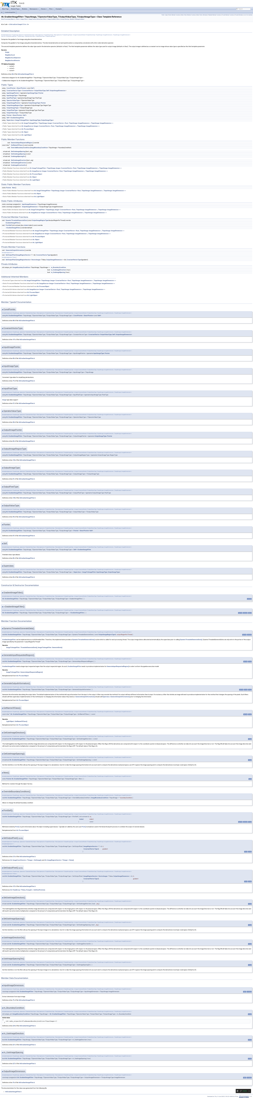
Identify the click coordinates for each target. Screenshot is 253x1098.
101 (14, 339)
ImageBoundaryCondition (38, 147)
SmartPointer (21, 88)
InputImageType (12, 95)
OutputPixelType (12, 110)
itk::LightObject (26, 135)
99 (13, 517)
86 (13, 577)
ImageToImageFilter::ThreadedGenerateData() (21, 647)
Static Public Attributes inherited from (61, 209)
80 (13, 358)
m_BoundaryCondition (58, 267)
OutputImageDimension (29, 207)
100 (14, 498)
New (13, 187)
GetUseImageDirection (18, 162)
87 (13, 535)
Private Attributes (239, 15)
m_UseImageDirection (58, 270)
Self (32, 88)
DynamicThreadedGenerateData (16, 220)
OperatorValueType (13, 100)
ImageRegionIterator (23, 255)
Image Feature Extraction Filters (37, 19)
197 (14, 886)
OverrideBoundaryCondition (20, 147)
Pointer (9, 115)
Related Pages (15, 9)
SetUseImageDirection (18, 160)
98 (13, 422)
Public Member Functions (174, 15)
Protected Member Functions (214, 15)
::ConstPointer (78, 315)
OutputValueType (40, 90)
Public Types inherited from (58, 123)
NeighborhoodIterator (12, 60)
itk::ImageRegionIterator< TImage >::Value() (59, 860)
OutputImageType (12, 108)
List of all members (248, 15)
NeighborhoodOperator (13, 58)
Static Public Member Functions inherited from (64, 190)
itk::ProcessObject (27, 129)
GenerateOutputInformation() (85, 696)
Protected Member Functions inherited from (63, 230)
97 (13, 403)
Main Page (5, 9)
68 (12, 74)
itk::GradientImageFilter (14, 315)
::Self (74, 549)
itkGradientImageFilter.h (18, 24)
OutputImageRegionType (15, 105)
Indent (26, 225)
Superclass (10, 120)
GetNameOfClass (16, 145)
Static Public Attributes (202, 15)
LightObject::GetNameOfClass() (16, 721)
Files (50, 9)
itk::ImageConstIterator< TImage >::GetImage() (25, 860)
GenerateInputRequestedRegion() (118, 666)
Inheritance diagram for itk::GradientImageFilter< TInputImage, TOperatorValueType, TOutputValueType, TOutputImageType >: (42, 77)
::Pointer (75, 530)
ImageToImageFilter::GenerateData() (50, 647)
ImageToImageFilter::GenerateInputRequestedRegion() (24, 672)
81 (13, 479)
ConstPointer (11, 88)
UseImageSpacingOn (18, 156)
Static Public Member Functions (188, 15)
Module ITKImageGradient (77, 19)
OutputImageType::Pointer (37, 103)
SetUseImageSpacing (18, 151)
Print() (17, 827)
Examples (59, 9)
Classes (43, 9)
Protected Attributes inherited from (54, 289)
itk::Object (24, 132)
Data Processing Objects (8, 19)
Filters (17, 19)
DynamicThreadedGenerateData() (83, 639)
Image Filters (24, 19)
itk (1, 12)
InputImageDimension (29, 204)
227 (14, 1063)
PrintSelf (9, 225)
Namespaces (33, 9)
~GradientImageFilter (13, 228)
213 (14, 856)
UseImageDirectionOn (18, 165)
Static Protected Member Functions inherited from (59, 283)
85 (13, 558)
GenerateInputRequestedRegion (21, 142)
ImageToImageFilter (22, 120)
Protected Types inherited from (59, 280)
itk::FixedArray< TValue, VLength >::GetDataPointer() (27, 890)
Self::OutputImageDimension (55, 90)
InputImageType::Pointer (35, 93)
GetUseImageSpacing (18, 154)
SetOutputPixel (11, 255)
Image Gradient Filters (54, 19)
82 (13, 441)
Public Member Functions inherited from (62, 168)
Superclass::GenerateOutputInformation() (116, 696)
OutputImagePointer (13, 103)
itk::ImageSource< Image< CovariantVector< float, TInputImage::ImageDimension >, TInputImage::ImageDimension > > (60, 126)
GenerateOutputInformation (15, 250)
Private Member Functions (228, 15)
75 (13, 1000)
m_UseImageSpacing (58, 272)
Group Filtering (65, 19)
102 (14, 460)
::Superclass (77, 572)
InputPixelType (11, 98)
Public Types (165, 15)
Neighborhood (10, 55)
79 (13, 381)
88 (13, 320)
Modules (24, 9)
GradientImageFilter (10, 12)
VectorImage (35, 259)
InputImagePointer (13, 93)
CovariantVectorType (14, 90)
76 (13, 1082)
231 (14, 1045)
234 (14, 1026)
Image (7, 52)
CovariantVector (27, 90)
